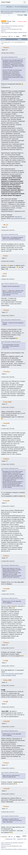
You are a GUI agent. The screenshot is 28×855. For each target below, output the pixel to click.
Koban (5, 256)
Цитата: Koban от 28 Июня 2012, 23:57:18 (9, 57)
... (13, 36)
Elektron (3, 30)
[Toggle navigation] (24, 2)
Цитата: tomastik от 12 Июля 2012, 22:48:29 (9, 565)
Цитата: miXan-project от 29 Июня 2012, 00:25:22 (11, 319)
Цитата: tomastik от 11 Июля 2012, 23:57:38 (9, 468)
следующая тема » (22, 839)
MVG (5, 274)
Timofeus (6, 372)
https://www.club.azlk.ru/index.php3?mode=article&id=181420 (12, 674)
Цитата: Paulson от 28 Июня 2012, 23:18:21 (9, 283)
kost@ (5, 660)
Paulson (6, 47)
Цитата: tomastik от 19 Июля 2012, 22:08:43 (10, 816)
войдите (23, 11)
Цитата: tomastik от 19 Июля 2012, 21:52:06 (9, 772)
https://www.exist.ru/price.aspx (10, 293)
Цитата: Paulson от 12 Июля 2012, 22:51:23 (9, 598)
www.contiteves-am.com (18, 218)
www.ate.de (18, 216)
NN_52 (5, 225)
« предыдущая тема (10, 839)
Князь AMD (7, 402)
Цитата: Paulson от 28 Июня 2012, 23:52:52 (9, 234)
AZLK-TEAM (5, 2)
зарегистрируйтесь (8, 13)
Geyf (20, 29)
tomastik (6, 423)
